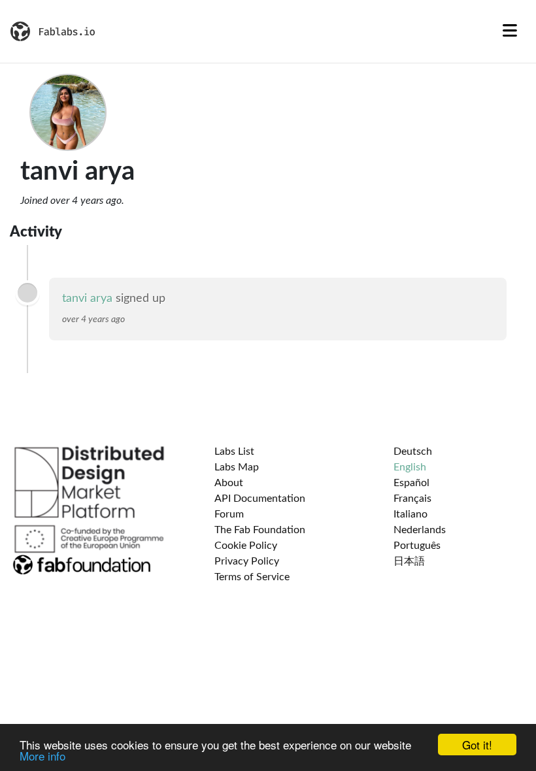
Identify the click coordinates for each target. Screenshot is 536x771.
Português (417, 545)
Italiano (410, 514)
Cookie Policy (245, 545)
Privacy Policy (246, 561)
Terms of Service (252, 577)
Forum (229, 514)
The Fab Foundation (259, 530)
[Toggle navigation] (510, 31)
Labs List (234, 451)
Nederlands (420, 530)
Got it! (477, 744)
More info (42, 755)
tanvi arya (87, 298)
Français (412, 498)
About (228, 483)
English (410, 467)
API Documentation (259, 498)
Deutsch (413, 451)
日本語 (409, 561)
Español (411, 483)
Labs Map (236, 467)
